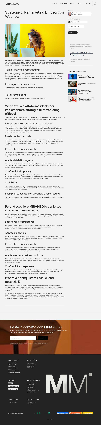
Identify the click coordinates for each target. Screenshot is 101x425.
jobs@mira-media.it (12, 402)
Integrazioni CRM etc (31, 389)
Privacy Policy (37, 342)
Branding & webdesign (31, 364)
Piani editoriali (30, 403)
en (95, 4)
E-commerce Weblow (31, 386)
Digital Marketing (30, 363)
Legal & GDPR (30, 367)
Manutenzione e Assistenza (33, 390)
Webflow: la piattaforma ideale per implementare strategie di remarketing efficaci (81, 46)
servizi (55, 3)
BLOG (79, 3)
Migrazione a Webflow (31, 383)
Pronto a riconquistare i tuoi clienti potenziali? (80, 60)
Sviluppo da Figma (31, 384)
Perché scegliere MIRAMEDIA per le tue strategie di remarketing (81, 54)
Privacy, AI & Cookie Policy (14, 370)
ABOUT (72, 3)
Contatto (87, 3)
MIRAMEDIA (26, 296)
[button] (50, 419)
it (95, 2)
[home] (12, 3)
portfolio (63, 3)
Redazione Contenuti (31, 402)
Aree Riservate (30, 387)
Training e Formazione (31, 391)
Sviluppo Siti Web (30, 366)
